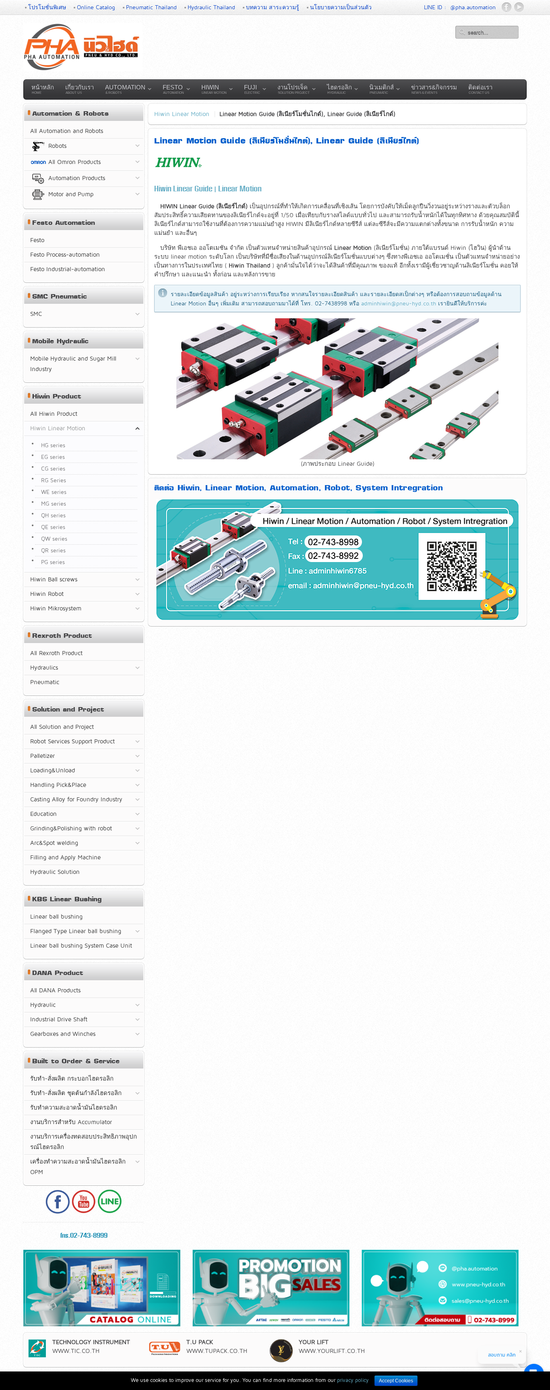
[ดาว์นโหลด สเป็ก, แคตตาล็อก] (101, 1324)
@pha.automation (473, 7)
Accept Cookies (396, 1381)
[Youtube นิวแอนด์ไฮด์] (84, 1211)
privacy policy (353, 1380)
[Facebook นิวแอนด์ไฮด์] (57, 1211)
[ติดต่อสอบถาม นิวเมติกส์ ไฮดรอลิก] (440, 1324)
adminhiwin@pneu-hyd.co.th (398, 303)
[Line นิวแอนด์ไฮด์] (110, 1211)
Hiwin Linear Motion (181, 113)
